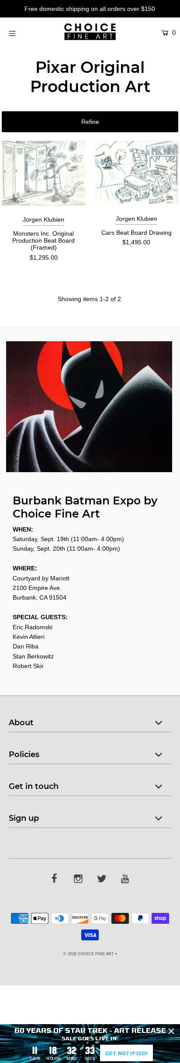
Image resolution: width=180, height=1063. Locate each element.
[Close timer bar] (171, 1031)
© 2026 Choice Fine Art (88, 954)
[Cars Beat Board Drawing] (136, 172)
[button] (90, 121)
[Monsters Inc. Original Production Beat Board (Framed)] (43, 173)
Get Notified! (126, 1053)
